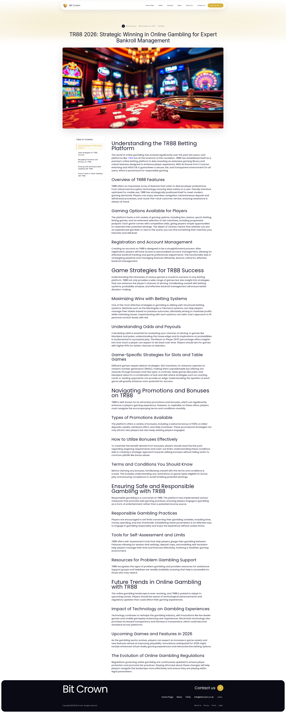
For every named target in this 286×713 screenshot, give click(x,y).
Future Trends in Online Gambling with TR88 (90, 175)
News (179, 697)
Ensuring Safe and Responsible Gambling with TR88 (89, 168)
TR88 (130, 158)
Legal (221, 705)
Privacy (206, 705)
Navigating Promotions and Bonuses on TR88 (88, 161)
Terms (213, 705)
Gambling (161, 26)
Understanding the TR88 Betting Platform (90, 147)
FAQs (188, 697)
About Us (197, 705)
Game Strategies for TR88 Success (87, 154)
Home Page (167, 697)
